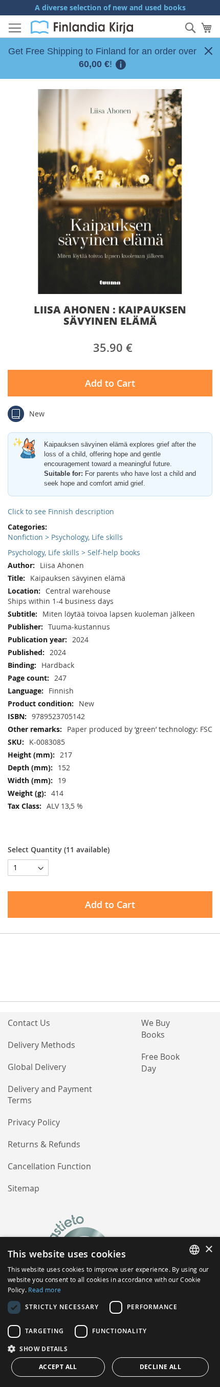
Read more (44, 1290)
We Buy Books (155, 1028)
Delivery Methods (41, 1044)
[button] (110, 1348)
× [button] (208, 1249)
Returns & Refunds (44, 1144)
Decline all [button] (160, 1366)
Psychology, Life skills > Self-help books (74, 552)
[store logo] (82, 27)
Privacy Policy (34, 1122)
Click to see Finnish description (61, 511)
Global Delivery (37, 1067)
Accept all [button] (58, 1366)
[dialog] (110, 1312)
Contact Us (29, 1022)
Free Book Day (160, 1062)
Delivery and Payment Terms (50, 1094)
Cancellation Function (49, 1166)
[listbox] (194, 1250)
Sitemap (23, 1188)
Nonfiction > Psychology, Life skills (65, 537)
